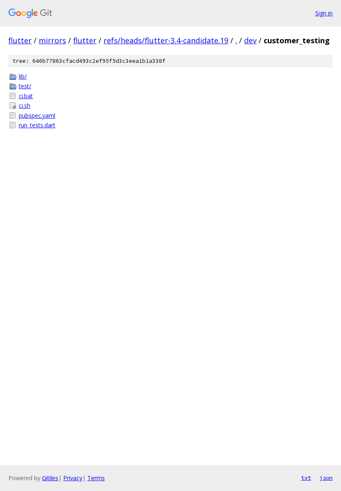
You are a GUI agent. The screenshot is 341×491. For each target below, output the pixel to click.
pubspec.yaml (37, 115)
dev (250, 40)
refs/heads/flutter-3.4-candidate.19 (166, 40)
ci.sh (24, 105)
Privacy (72, 478)
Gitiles (50, 478)
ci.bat (26, 96)
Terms (96, 478)
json (326, 477)
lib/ (23, 76)
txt (306, 477)
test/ (25, 86)
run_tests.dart (37, 125)
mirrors (52, 40)
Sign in (324, 13)
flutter (20, 40)
